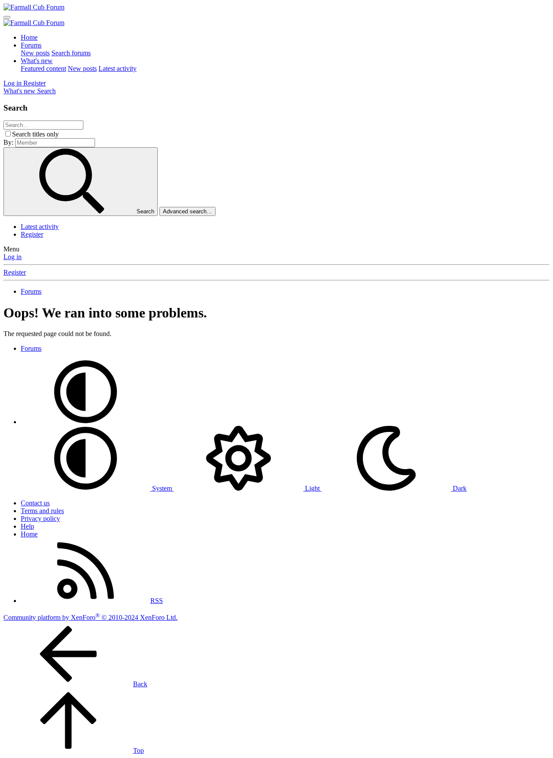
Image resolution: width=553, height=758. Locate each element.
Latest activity (118, 68)
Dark (459, 488)
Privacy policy (40, 518)
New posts (35, 53)
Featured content (43, 68)
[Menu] (6, 17)
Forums (31, 45)
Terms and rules (42, 510)
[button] (85, 421)
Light (312, 488)
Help (27, 526)
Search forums (71, 53)
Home (29, 37)
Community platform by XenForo (90, 617)
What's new (37, 60)
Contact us (35, 503)
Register (32, 234)
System (162, 488)
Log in (12, 256)
